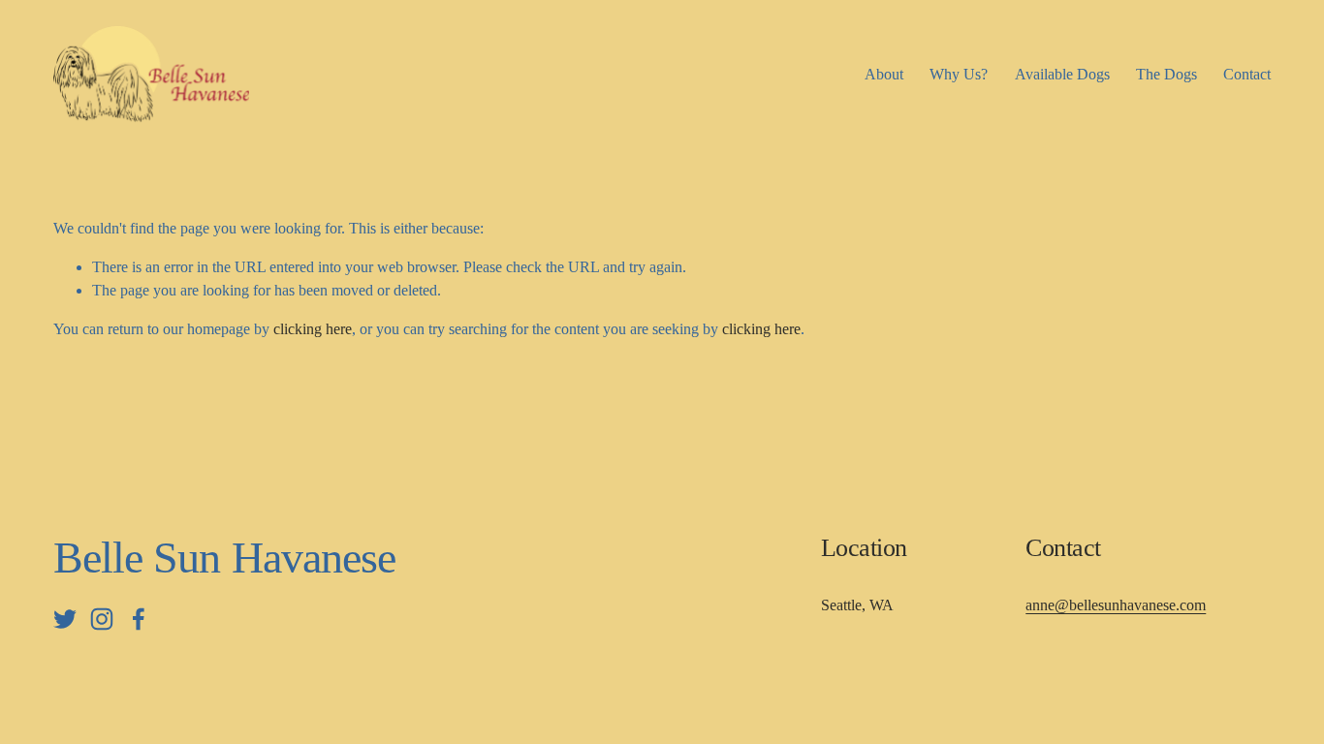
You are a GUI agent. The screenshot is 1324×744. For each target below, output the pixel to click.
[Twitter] (65, 619)
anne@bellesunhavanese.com (1115, 605)
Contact (1247, 74)
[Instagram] (101, 619)
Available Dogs (1062, 74)
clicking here (312, 329)
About (884, 74)
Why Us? (959, 74)
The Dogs (1166, 74)
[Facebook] (138, 619)
